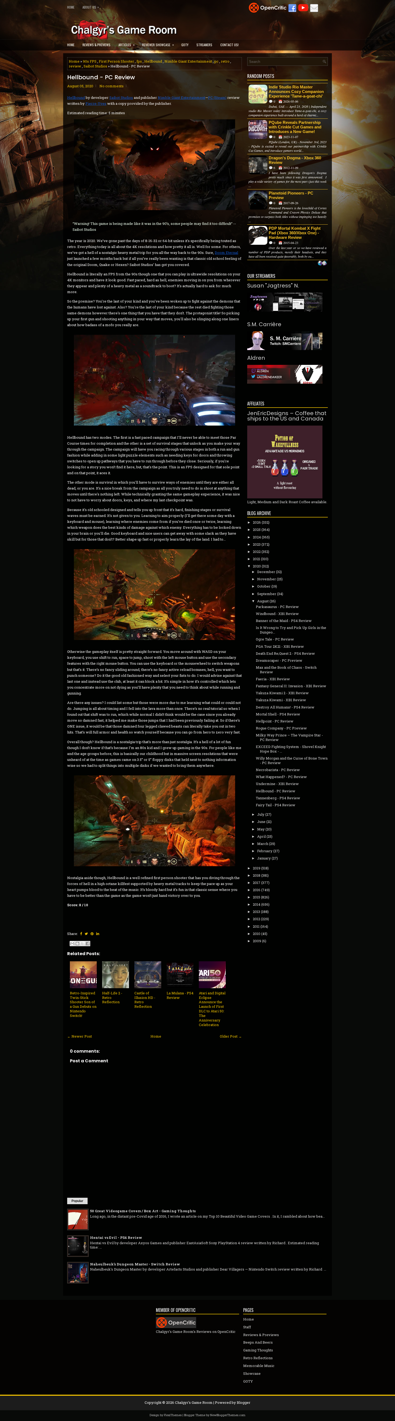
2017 (256, 882)
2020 (257, 566)
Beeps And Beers (258, 1342)
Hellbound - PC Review (101, 77)
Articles (127, 44)
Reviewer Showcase (158, 44)
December (266, 571)
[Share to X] (82, 943)
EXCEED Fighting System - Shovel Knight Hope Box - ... (291, 749)
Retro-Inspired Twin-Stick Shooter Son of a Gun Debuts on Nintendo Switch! (83, 1004)
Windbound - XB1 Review (277, 613)
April (261, 836)
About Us (90, 7)
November (266, 579)
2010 (256, 933)
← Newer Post (79, 1036)
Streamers (204, 44)
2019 (256, 868)
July (260, 814)
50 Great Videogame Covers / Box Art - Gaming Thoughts (143, 1210)
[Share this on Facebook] (81, 933)
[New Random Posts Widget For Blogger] (322, 263)
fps (139, 61)
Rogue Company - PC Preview (281, 728)
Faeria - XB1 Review (273, 679)
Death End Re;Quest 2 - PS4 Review (285, 653)
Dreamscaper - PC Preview (279, 660)
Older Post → (231, 1036)
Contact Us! (229, 44)
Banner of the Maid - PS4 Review (284, 620)
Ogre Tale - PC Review (275, 639)
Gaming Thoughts (258, 1350)
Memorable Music (258, 1365)
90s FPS (89, 61)
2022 (257, 551)
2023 (257, 544)
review (75, 66)
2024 (257, 537)
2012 (256, 918)
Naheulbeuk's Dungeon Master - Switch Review (135, 1264)
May (261, 829)
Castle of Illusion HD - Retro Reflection (144, 1000)
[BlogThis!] (77, 943)
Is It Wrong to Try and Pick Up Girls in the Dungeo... (291, 630)
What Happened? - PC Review (281, 776)
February (264, 850)
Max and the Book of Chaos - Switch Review (286, 669)
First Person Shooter (116, 61)
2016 (256, 889)
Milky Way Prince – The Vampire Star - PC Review (289, 737)
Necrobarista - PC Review (278, 769)
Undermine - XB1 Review (277, 783)
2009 (257, 940)
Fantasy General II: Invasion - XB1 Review (291, 685)
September (266, 593)
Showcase (252, 1373)
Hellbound (153, 61)
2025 (257, 529)
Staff (247, 1327)
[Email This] (72, 943)
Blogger (243, 1402)
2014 (256, 904)
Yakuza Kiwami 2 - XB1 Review (282, 692)
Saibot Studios (95, 66)
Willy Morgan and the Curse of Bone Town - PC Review (292, 760)
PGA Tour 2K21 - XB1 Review (280, 646)
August (263, 601)
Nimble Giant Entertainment (188, 61)
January (264, 858)
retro (225, 61)
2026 (257, 522)
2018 (256, 875)
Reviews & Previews (96, 44)
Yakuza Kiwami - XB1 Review (281, 699)
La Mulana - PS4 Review (180, 995)
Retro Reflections (258, 1357)
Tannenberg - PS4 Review (278, 798)
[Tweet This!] (86, 933)
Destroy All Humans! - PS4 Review (285, 707)
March (262, 843)
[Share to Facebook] (87, 943)
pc (216, 61)
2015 (256, 897)
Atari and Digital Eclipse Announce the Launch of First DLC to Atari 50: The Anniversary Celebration (212, 1009)
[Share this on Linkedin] (97, 933)
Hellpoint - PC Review (274, 721)
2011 (256, 926)
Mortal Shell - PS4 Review (278, 714)
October (264, 586)
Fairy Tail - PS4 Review (275, 805)
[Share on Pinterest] (92, 933)
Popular (77, 1201)
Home (70, 7)
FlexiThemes (173, 1415)
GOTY (184, 44)
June (261, 821)
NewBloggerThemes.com (227, 1415)
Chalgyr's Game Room (194, 1402)
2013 (256, 911)
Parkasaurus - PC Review (277, 606)
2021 (256, 558)
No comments (111, 86)
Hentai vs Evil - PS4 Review (116, 1237)
